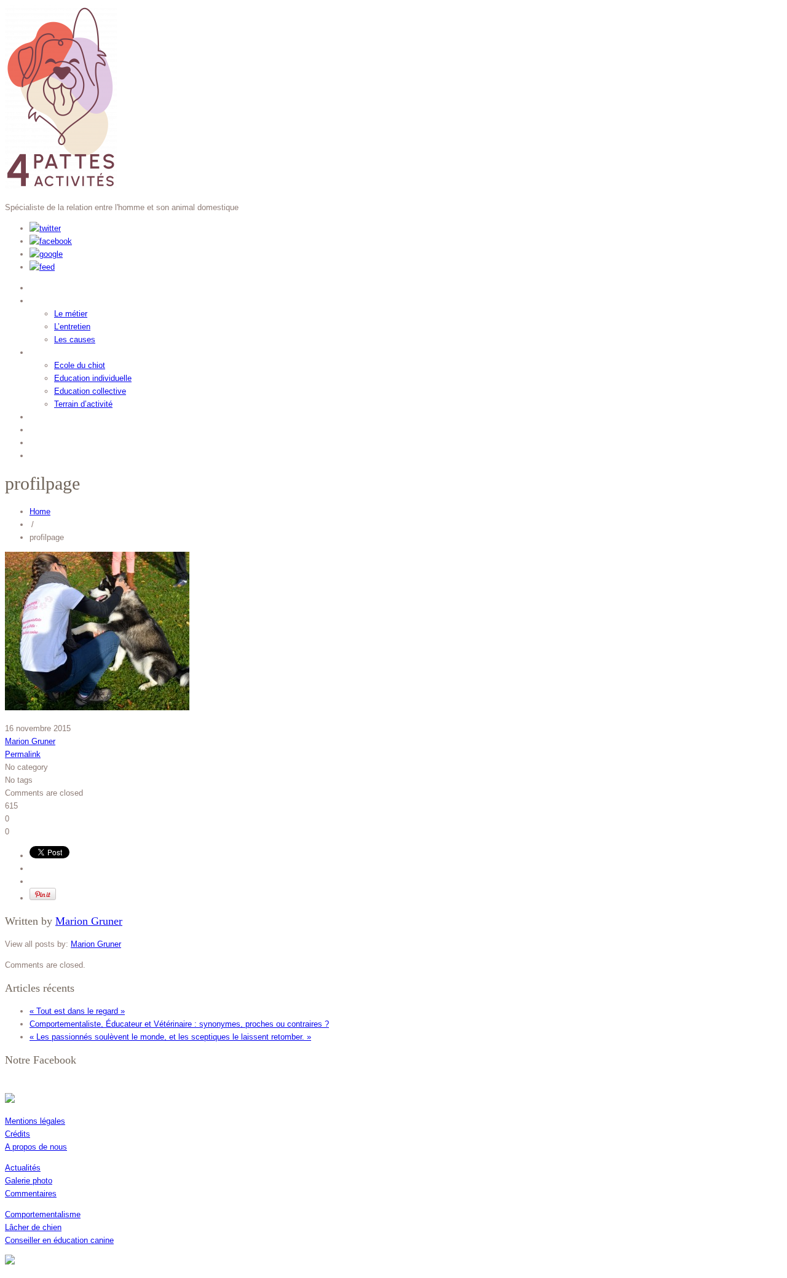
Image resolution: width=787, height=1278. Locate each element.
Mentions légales (35, 1121)
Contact (51, 453)
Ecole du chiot (79, 365)
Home (40, 511)
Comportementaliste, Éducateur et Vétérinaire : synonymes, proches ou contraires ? (179, 1024)
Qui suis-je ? (64, 286)
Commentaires (31, 1193)
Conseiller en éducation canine (59, 1240)
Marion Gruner (30, 741)
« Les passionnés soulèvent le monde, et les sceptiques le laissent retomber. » (170, 1036)
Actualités (23, 1167)
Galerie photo (28, 1180)
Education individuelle (93, 378)
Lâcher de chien (33, 1227)
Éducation (57, 350)
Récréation (59, 428)
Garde (46, 415)
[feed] (42, 267)
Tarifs (45, 441)
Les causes (74, 339)
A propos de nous (36, 1146)
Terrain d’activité (83, 404)
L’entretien (72, 326)
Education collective (90, 391)
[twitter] (45, 228)
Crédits (17, 1134)
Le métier (70, 313)
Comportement (70, 299)
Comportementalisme (43, 1214)
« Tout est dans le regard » (77, 1011)
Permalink (23, 754)
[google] (46, 254)
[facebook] (51, 241)
